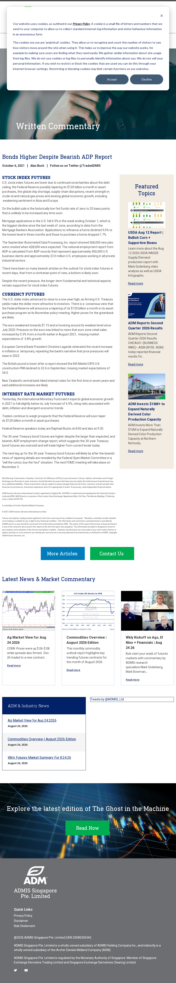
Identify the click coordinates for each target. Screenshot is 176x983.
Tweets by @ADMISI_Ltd (107, 699)
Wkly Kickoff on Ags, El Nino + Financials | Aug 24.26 (144, 642)
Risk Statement (24, 926)
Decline (147, 79)
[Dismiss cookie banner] (161, 15)
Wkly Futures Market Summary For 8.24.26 (39, 758)
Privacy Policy (23, 915)
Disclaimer (21, 920)
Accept (112, 79)
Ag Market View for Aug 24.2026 (32, 720)
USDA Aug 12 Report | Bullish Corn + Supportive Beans (145, 237)
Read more (135, 283)
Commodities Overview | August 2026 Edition (42, 739)
